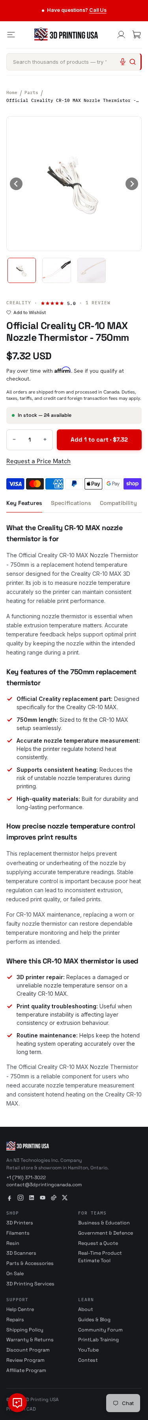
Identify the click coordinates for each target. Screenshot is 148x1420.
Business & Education (104, 1223)
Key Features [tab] (24, 503)
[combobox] (74, 61)
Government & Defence (105, 1233)
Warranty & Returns (30, 1340)
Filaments (18, 1233)
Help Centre (20, 1309)
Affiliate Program (26, 1370)
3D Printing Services (30, 1284)
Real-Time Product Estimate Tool (100, 1257)
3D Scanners (21, 1253)
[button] (21, 270)
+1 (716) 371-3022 (26, 1177)
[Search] (132, 61)
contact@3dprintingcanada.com (44, 1184)
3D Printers (19, 1223)
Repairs (15, 1319)
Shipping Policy (24, 1330)
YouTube (88, 1350)
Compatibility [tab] (118, 503)
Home (11, 92)
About (85, 1309)
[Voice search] (123, 61)
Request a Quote (98, 1243)
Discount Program (28, 1350)
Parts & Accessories (30, 1263)
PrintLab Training (98, 1340)
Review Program (25, 1360)
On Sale (15, 1273)
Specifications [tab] (71, 503)
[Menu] (11, 34)
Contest (88, 1360)
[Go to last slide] (16, 184)
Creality (18, 302)
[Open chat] (17, 1402)
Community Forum (100, 1330)
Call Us (98, 10)
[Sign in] (121, 34)
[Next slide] (132, 184)
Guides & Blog (94, 1319)
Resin (12, 1243)
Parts (31, 92)
